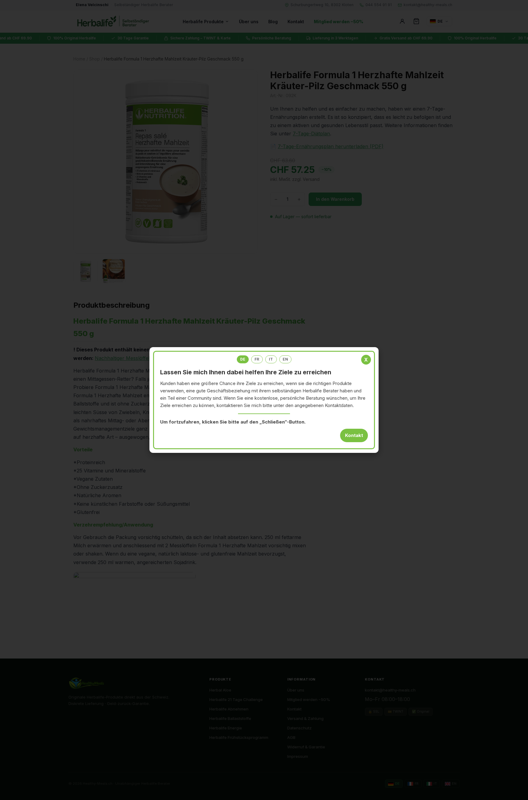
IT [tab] (271, 359)
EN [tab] (285, 359)
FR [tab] (257, 359)
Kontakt (354, 435)
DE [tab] (242, 359)
